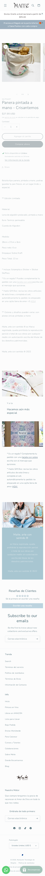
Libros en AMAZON (13, 713)
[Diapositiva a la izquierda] (17, 94)
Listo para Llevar (12, 719)
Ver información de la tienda (17, 160)
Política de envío (14, 871)
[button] (5, 5)
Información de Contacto (16, 685)
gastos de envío (10, 117)
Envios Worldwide (13, 731)
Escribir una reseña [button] (22, 605)
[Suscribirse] (37, 639)
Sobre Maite (10, 754)
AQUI (33, 301)
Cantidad (5, 121)
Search (8, 661)
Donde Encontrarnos (14, 760)
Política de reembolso (14, 673)
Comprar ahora (22, 144)
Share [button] (7, 167)
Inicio (7, 701)
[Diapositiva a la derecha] (28, 94)
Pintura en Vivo (11, 707)
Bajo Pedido (10, 725)
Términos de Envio (13, 679)
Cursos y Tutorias (12, 742)
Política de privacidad (15, 867)
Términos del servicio (14, 667)
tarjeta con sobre (30, 457)
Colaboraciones (11, 748)
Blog (7, 766)
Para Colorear (11, 736)
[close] (42, 13)
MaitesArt (20, 860)
